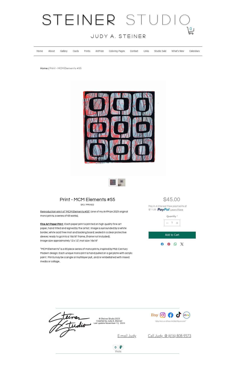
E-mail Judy (126, 336)
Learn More (176, 209)
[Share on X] (182, 244)
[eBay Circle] (186, 315)
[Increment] (177, 223)
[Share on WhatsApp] (175, 244)
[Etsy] (154, 315)
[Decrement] (167, 223)
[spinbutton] (172, 223)
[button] (191, 30)
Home (44, 68)
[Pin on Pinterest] (169, 244)
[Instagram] (162, 315)
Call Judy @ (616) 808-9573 (169, 336)
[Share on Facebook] (162, 244)
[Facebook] (170, 315)
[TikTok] (178, 315)
